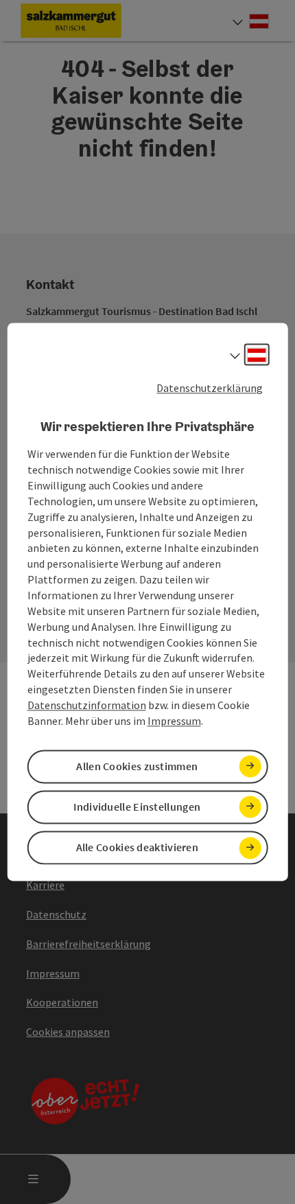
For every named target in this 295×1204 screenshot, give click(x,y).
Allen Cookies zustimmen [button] (137, 766)
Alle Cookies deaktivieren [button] (137, 848)
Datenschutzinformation (86, 705)
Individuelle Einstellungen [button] (136, 806)
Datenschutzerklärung (209, 388)
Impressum (174, 721)
